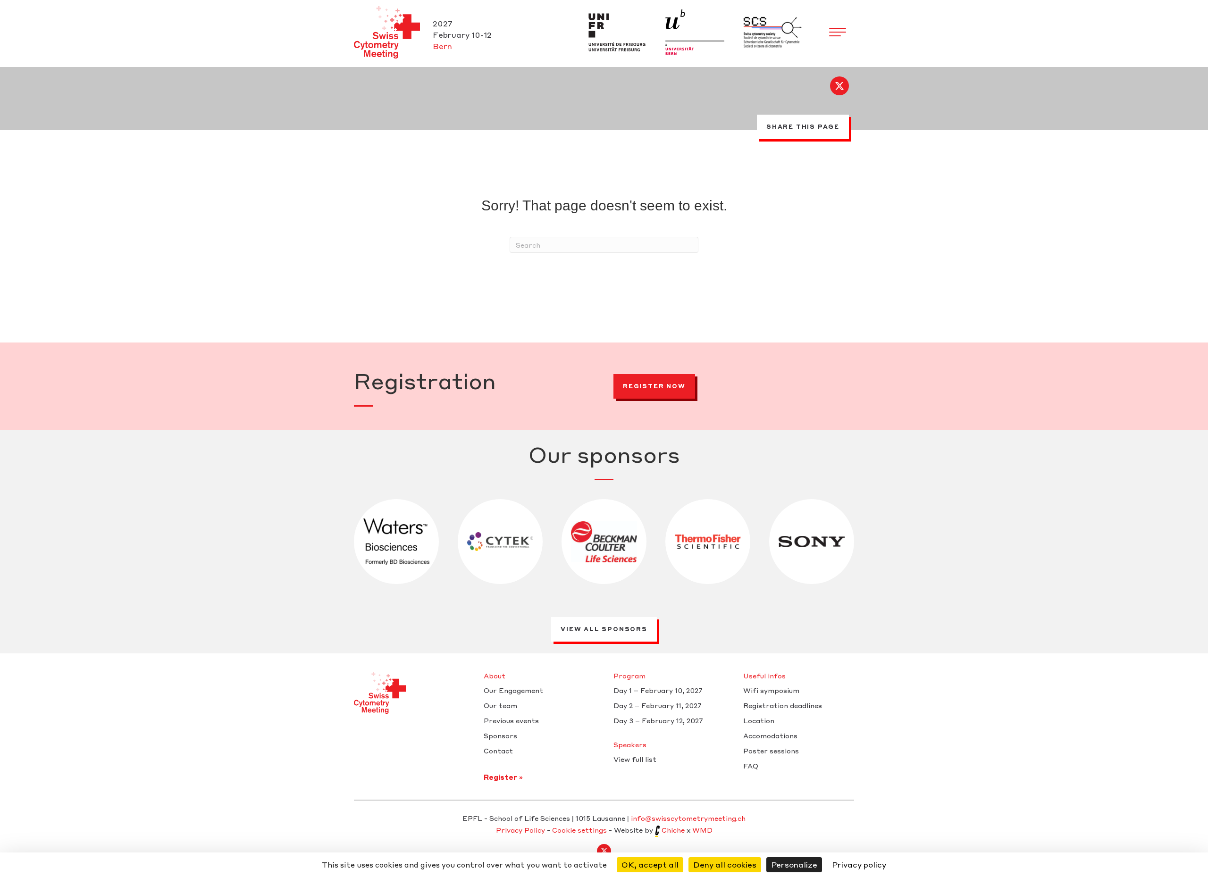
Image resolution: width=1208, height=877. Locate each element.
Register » (503, 777)
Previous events (511, 721)
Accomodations (770, 736)
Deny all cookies (724, 864)
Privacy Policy (520, 830)
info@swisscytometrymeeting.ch (688, 818)
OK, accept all (650, 864)
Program (629, 676)
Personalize (794, 864)
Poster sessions (771, 751)
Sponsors (500, 736)
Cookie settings (579, 830)
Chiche (673, 830)
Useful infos (764, 676)
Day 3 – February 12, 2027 (658, 721)
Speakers (629, 745)
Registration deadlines (782, 706)
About (494, 676)
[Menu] (837, 33)
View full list (634, 759)
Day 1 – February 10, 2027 (658, 690)
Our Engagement (513, 690)
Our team (500, 706)
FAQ (750, 766)
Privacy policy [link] (859, 864)
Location (758, 721)
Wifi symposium (771, 690)
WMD (702, 830)
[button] (839, 85)
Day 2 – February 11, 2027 (657, 706)
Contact (498, 751)
